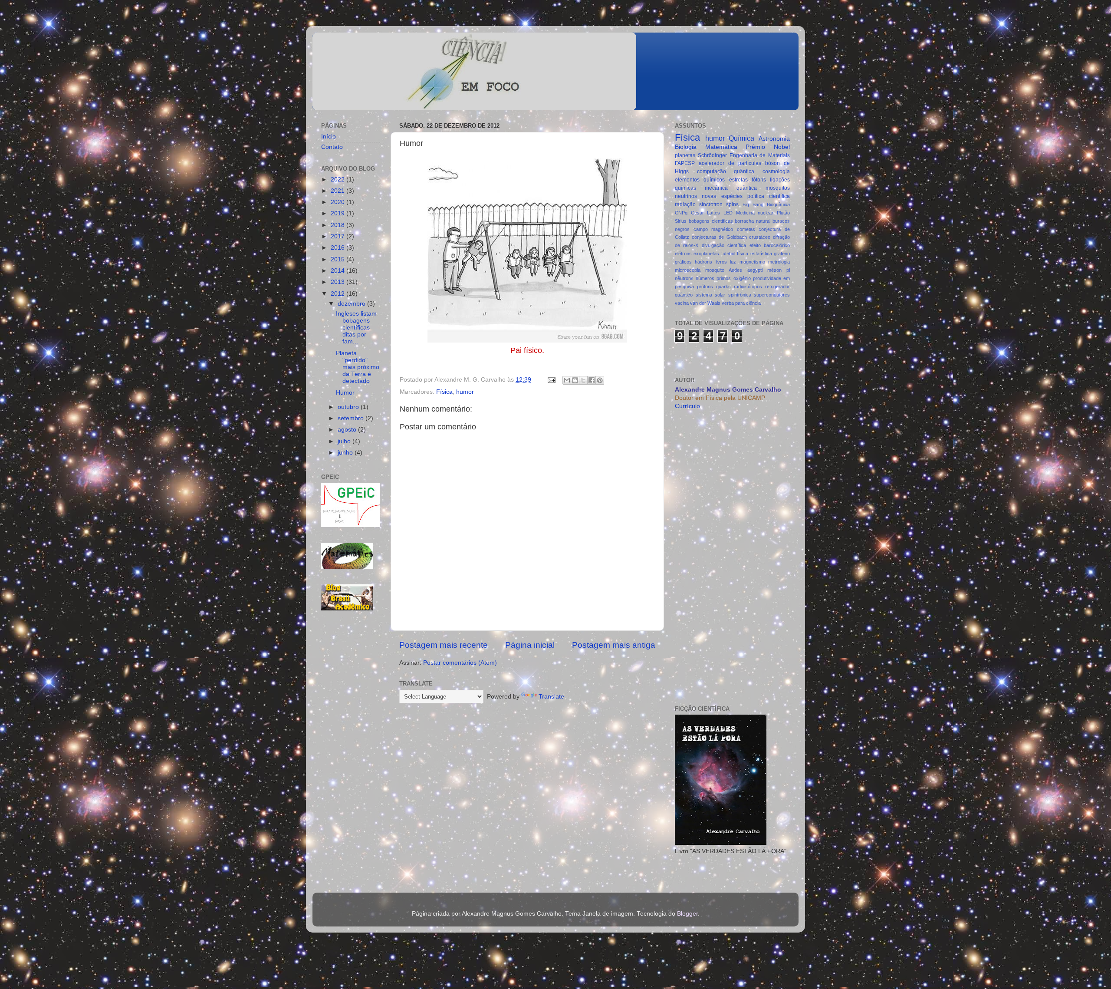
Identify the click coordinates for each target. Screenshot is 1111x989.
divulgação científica (724, 245)
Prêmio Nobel (768, 147)
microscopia (687, 270)
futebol (728, 253)
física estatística (754, 253)
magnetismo (752, 261)
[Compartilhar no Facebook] (591, 380)
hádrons (703, 261)
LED (728, 212)
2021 (338, 191)
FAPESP (685, 163)
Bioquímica (778, 204)
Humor (345, 392)
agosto (348, 429)
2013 (338, 282)
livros (721, 261)
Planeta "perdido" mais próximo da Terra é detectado (357, 367)
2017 (338, 236)
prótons (705, 286)
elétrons (683, 253)
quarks (723, 286)
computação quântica (726, 171)
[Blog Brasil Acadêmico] (347, 595)
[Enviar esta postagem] (551, 379)
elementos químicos (700, 180)
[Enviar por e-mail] (566, 380)
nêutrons (684, 278)
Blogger (687, 913)
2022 (338, 179)
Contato (332, 147)
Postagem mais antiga (613, 644)
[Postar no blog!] (575, 380)
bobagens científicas (711, 221)
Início (328, 136)
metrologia (779, 261)
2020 (338, 202)
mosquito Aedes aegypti (733, 270)
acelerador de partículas (730, 163)
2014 (338, 270)
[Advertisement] (350, 753)
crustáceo (759, 237)
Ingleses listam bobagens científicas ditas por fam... (356, 327)
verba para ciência (741, 303)
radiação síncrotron (699, 204)
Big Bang (753, 204)
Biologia (686, 147)
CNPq (681, 212)
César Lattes (705, 212)
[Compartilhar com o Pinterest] (599, 380)
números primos (713, 278)
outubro (349, 407)
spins (732, 204)
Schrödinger (712, 155)
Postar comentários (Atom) (460, 662)
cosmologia (776, 171)
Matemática (721, 147)
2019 (338, 213)
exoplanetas (706, 253)
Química (741, 138)
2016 (338, 247)
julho (345, 441)
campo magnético (713, 229)
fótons (759, 180)
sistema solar (711, 294)
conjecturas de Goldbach (719, 237)
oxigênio (742, 278)
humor (465, 392)
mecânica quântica (731, 188)
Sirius (681, 221)
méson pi (778, 270)
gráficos (683, 261)
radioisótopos (748, 286)
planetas (685, 155)
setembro (351, 418)
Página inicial (530, 644)
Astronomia (774, 138)
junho (346, 452)
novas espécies (722, 196)
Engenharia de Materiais (760, 155)
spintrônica (739, 294)
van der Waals (705, 303)
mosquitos (778, 188)
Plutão (783, 212)
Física (444, 392)
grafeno (782, 253)
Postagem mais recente (443, 644)
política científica (768, 196)
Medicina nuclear (755, 212)
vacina (682, 303)
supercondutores (772, 294)
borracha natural (752, 221)
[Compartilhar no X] (583, 380)
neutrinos (686, 196)
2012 (338, 293)
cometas (746, 229)
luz (733, 261)
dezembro (352, 303)
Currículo (687, 406)
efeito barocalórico (769, 245)
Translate (551, 696)
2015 (338, 259)
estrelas (738, 180)
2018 (338, 225)
